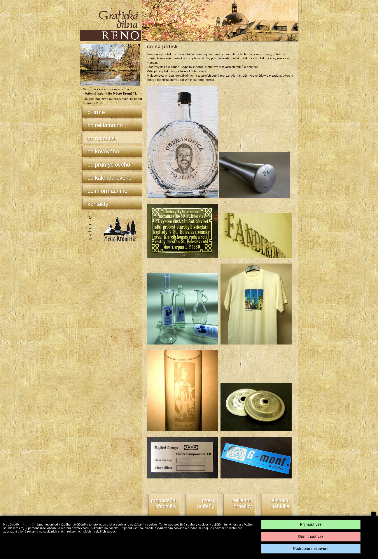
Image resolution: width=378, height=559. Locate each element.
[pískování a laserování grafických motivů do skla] (182, 430)
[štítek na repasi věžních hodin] (182, 257)
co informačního (107, 191)
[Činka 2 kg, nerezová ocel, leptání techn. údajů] (254, 197)
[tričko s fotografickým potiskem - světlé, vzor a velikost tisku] (256, 343)
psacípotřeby (205, 503)
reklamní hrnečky (242, 503)
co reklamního (105, 125)
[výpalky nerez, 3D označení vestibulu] (256, 257)
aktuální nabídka (280, 503)
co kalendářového (109, 177)
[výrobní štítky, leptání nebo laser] (182, 477)
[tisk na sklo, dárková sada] (182, 197)
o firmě (96, 112)
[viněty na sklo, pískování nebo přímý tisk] (182, 343)
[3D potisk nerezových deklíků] (256, 430)
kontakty (98, 204)
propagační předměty (164, 503)
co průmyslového (109, 164)
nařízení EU (28, 524)
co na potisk (102, 138)
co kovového (103, 151)
